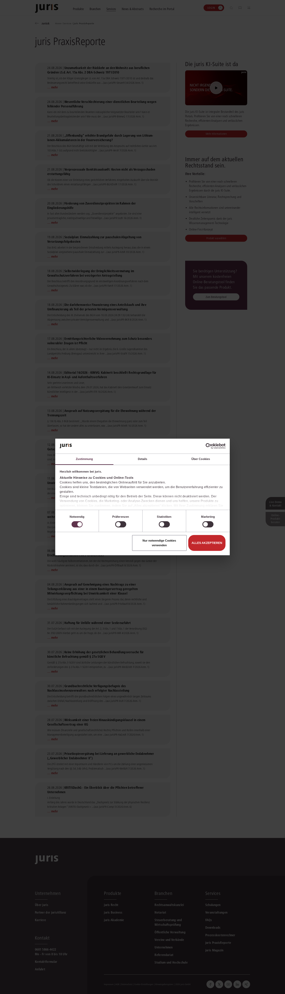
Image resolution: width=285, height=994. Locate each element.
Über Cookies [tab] (200, 459)
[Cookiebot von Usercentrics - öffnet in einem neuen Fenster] (208, 446)
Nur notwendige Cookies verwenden (159, 543)
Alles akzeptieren (207, 542)
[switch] (120, 524)
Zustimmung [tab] (84, 459)
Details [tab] (142, 459)
